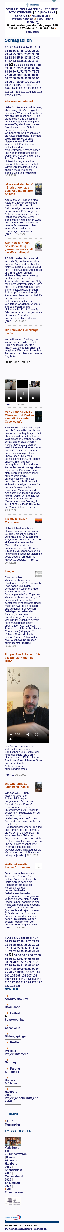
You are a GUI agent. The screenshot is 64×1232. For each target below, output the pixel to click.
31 (37, 54)
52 (15, 64)
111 (18, 88)
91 (26, 78)
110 (12, 88)
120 (28, 91)
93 (33, 78)
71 (18, 71)
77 (6, 75)
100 (26, 81)
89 (18, 78)
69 (10, 71)
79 (14, 75)
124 (12, 95)
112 (23, 88)
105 (18, 85)
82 (26, 75)
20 (29, 50)
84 (33, 75)
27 (22, 54)
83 (29, 75)
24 (10, 54)
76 (37, 71)
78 (10, 75)
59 (6, 68)
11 (31, 47)
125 (18, 95)
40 (37, 57)
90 (22, 78)
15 (10, 50)
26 (18, 54)
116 (7, 91)
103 (7, 85)
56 (31, 64)
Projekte (10, 1050)
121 (34, 91)
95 (6, 81)
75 (33, 71)
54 (23, 64)
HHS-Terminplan (12, 1123)
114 (33, 88)
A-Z (36, 12)
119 (23, 91)
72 (22, 71)
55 (27, 64)
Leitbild (15, 1013)
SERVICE (21, 15)
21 (33, 50)
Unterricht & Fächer (11, 1082)
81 (22, 75)
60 (10, 68)
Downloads (12, 1007)
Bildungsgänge (15, 1036)
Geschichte (12, 1027)
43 (14, 60)
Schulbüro (32, 31)
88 (14, 78)
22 (37, 50)
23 (6, 54)
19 (26, 50)
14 (6, 50)
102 (37, 81)
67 (37, 68)
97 (14, 81)
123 (7, 95)
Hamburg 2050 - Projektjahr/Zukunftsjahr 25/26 (21, 1096)
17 (18, 50)
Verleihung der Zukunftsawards (16, 1150)
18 (22, 50)
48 (33, 60)
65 (29, 68)
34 (14, 57)
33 (10, 57)
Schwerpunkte (14, 1019)
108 (34, 85)
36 (22, 57)
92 (29, 78)
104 (12, 85)
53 (19, 64)
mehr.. (10, 234)
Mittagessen (40, 15)
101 (32, 81)
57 (35, 64)
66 (33, 68)
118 (17, 91)
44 (18, 60)
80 (18, 75)
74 (29, 71)
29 (29, 54)
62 (18, 68)
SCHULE (12, 9)
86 (6, 78)
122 (39, 91)
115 (39, 88)
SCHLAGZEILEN (31, 9)
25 (14, 54)
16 (14, 50)
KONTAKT (48, 12)
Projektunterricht (16, 1054)
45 (22, 60)
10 (27, 47)
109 (7, 88)
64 (26, 68)
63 (22, 68)
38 (29, 57)
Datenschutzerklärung (18, 1228)
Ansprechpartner (16, 998)
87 (10, 78)
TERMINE (51, 9)
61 (14, 68)
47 (29, 60)
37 (26, 57)
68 (6, 71)
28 (26, 54)
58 (39, 64)
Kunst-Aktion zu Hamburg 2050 (11, 1162)
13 (38, 47)
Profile (14, 1042)
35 (18, 57)
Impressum (40, 1228)
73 (26, 71)
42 (10, 60)
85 (37, 75)
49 (37, 60)
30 (33, 54)
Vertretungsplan (23, 18)
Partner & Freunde (12, 1070)
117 (12, 91)
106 (23, 85)
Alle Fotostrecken (14, 1191)
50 (6, 64)
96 (10, 81)
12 (34, 47)
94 (37, 78)
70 (14, 71)
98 (18, 81)
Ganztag (10, 1062)
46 (26, 60)
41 (6, 60)
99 (22, 81)
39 (33, 57)
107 (29, 85)
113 (28, 88)
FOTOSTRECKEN (20, 12)
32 (6, 57)
